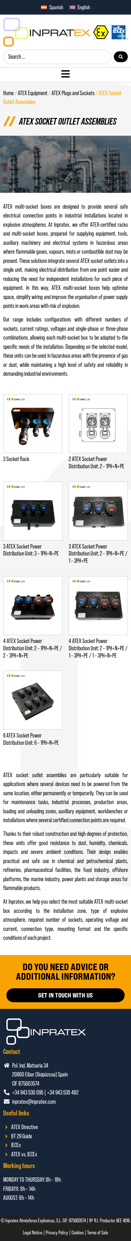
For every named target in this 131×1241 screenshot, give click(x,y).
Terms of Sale (97, 1232)
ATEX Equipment (32, 93)
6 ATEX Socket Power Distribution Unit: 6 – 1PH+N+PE (31, 739)
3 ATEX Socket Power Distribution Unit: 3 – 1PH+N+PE (31, 550)
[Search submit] (121, 56)
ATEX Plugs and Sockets (73, 93)
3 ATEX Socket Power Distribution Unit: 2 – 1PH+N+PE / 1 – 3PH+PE (98, 553)
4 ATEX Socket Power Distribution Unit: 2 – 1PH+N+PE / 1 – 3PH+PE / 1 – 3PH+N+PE (98, 648)
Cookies (78, 1232)
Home (8, 93)
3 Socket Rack (16, 459)
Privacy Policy (57, 1232)
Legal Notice (32, 1232)
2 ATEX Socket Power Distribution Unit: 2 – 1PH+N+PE (96, 463)
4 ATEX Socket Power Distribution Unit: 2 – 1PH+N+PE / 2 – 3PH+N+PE (32, 648)
